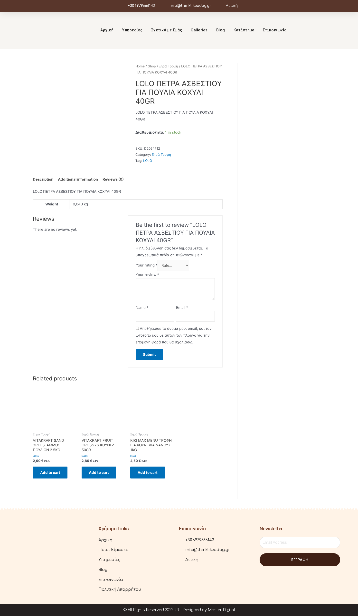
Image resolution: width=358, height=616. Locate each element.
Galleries (199, 30)
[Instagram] (329, 30)
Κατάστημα (244, 30)
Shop (152, 66)
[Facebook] (21, 558)
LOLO (147, 161)
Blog (220, 30)
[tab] (43, 179)
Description (43, 179)
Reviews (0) (113, 179)
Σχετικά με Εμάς (166, 30)
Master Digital (221, 610)
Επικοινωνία (275, 30)
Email (182, 307)
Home (140, 66)
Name (142, 307)
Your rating (147, 265)
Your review (147, 274)
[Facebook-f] (319, 30)
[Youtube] (338, 30)
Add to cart (50, 472)
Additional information (78, 179)
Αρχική (106, 30)
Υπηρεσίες (132, 30)
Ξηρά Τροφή (168, 66)
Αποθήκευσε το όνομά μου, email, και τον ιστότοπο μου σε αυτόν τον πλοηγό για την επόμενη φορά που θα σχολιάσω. (174, 335)
